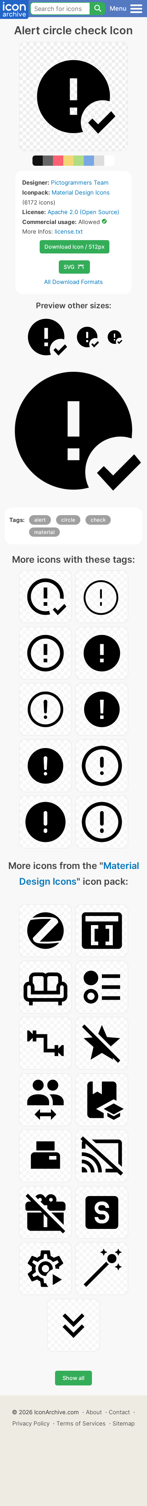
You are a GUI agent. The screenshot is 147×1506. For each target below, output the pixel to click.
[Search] (97, 8)
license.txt (69, 231)
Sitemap (123, 1423)
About (94, 1412)
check (98, 519)
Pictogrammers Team (80, 182)
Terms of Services (81, 1423)
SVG (69, 266)
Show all (73, 1377)
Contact (119, 1412)
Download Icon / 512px (74, 246)
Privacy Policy (31, 1423)
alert (40, 519)
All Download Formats (73, 281)
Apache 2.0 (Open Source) (83, 212)
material (44, 532)
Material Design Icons (81, 192)
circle (68, 519)
